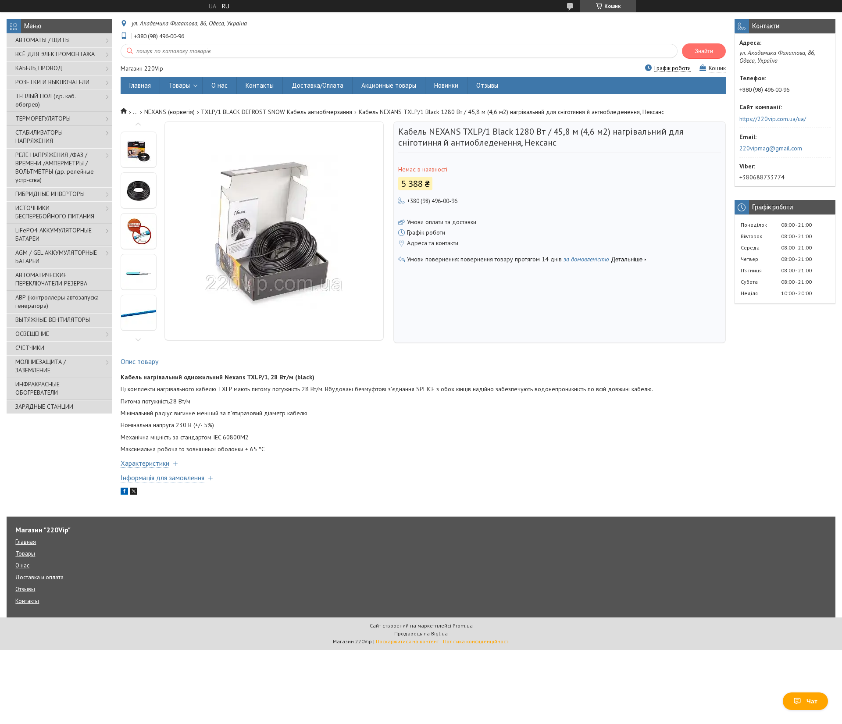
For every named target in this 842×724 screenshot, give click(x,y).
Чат (811, 701)
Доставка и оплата (39, 577)
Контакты (260, 85)
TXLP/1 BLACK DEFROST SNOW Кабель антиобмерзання (276, 112)
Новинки (446, 85)
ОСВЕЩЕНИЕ (32, 334)
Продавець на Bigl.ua (421, 633)
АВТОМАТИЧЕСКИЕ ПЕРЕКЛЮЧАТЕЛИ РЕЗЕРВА (51, 279)
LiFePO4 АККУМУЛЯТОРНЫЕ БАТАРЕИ (53, 234)
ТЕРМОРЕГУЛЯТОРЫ (43, 118)
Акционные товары (388, 85)
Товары (179, 85)
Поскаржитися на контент (407, 641)
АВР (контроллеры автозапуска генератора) (57, 301)
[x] (133, 492)
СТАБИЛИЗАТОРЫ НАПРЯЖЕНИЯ (39, 136)
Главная (140, 85)
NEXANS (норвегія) (169, 112)
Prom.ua (463, 625)
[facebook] (124, 492)
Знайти (704, 51)
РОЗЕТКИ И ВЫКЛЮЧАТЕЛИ (52, 82)
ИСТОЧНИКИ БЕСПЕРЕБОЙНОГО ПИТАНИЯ (54, 212)
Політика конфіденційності (476, 641)
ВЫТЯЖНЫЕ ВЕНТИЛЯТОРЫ (52, 320)
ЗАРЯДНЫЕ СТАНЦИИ (44, 406)
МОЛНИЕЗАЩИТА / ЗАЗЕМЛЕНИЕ (40, 366)
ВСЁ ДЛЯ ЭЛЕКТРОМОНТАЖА (55, 54)
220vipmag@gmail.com (770, 148)
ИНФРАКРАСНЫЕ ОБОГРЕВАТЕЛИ (37, 388)
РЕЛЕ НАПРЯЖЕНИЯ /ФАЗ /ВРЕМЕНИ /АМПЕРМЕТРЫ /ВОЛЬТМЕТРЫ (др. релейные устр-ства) (54, 167)
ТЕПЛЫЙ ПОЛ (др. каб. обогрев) (45, 100)
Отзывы (487, 85)
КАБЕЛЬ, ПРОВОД (38, 68)
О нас (219, 85)
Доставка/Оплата (317, 85)
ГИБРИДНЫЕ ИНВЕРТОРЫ (50, 194)
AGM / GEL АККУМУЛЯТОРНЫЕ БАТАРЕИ (56, 257)
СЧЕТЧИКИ (29, 348)
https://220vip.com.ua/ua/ (772, 119)
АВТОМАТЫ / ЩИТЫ (42, 40)
